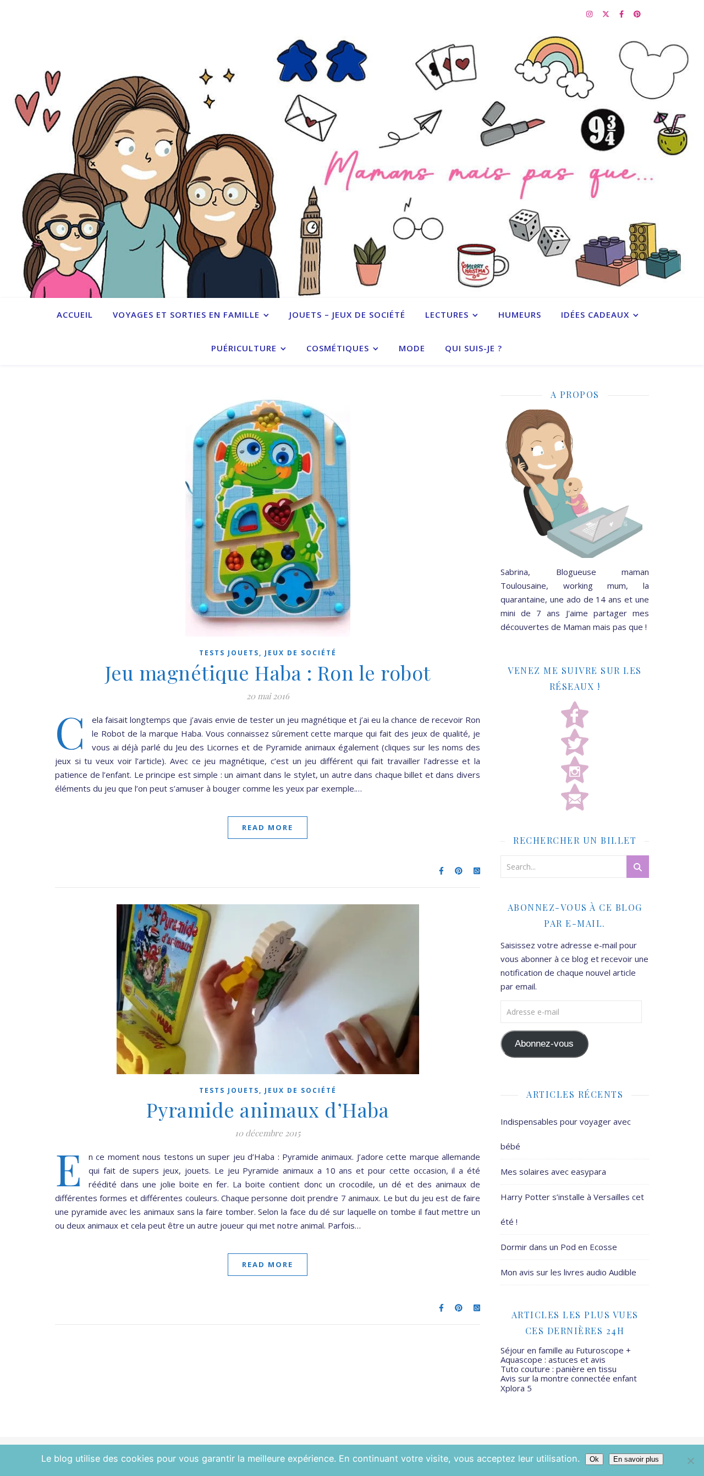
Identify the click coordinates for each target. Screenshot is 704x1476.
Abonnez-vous (544, 1043)
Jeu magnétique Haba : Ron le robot (268, 672)
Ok (594, 1459)
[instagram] (590, 14)
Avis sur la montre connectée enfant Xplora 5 (569, 1383)
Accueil (75, 314)
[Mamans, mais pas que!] (352, 162)
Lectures (447, 314)
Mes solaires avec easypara (553, 1171)
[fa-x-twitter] (606, 14)
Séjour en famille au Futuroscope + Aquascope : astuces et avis (566, 1355)
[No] (690, 1460)
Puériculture (244, 347)
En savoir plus (636, 1459)
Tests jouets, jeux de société (268, 652)
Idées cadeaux (595, 314)
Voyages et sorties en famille (186, 314)
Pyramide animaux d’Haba (267, 1109)
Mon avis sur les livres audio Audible (568, 1272)
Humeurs (519, 314)
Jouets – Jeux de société (347, 314)
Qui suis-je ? (473, 347)
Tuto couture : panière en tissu (559, 1368)
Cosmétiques (337, 347)
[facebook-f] (622, 14)
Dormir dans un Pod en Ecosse (559, 1246)
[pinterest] (637, 14)
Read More (267, 827)
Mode (412, 347)
